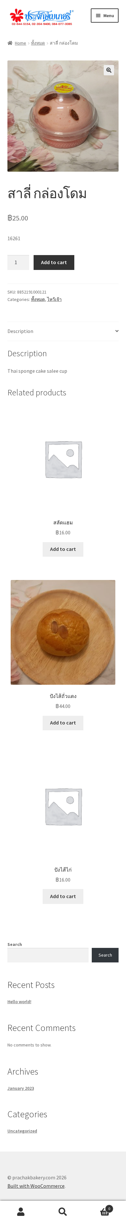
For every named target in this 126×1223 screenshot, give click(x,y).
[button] (109, 70)
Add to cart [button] (63, 549)
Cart (97, 1206)
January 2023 (20, 1088)
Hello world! (19, 1001)
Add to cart (54, 262)
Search (14, 944)
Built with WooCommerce (36, 1186)
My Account (21, 1212)
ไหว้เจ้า (54, 299)
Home (20, 43)
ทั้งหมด (38, 43)
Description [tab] (20, 331)
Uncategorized (22, 1131)
